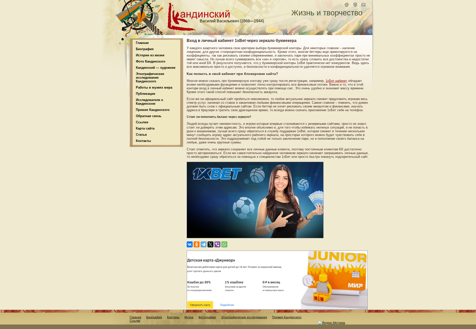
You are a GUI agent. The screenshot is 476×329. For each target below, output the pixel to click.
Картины (173, 317)
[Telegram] (204, 244)
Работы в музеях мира (154, 87)
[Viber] (217, 244)
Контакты (143, 141)
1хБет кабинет (336, 81)
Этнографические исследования (244, 317)
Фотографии (207, 317)
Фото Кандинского (150, 61)
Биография (154, 317)
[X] (210, 244)
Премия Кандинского (286, 317)
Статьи (141, 134)
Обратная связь (148, 116)
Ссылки (142, 122)
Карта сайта (145, 128)
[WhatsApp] (224, 244)
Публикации (145, 94)
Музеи (188, 317)
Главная (142, 43)
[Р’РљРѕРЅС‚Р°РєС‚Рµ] (190, 244)
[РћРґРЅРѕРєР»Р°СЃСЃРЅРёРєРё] (197, 244)
